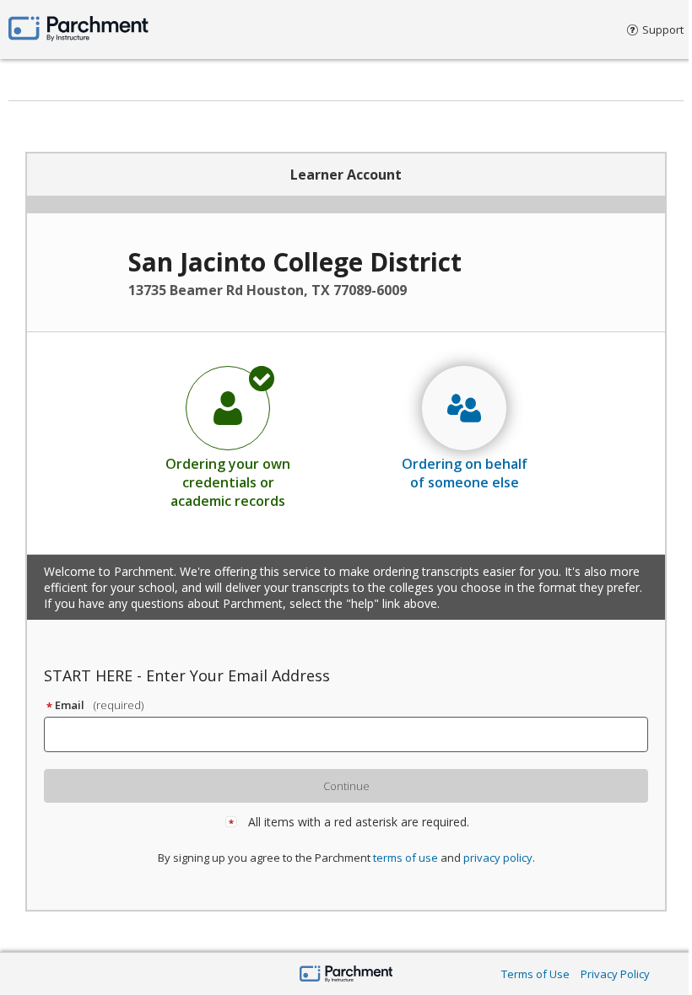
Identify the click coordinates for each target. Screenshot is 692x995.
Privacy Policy (615, 974)
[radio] (228, 437)
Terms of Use (535, 974)
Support (663, 29)
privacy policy (498, 857)
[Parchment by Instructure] (346, 975)
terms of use (405, 857)
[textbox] (353, 734)
